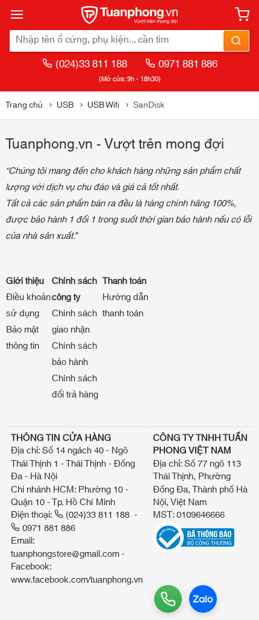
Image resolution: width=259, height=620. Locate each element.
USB (65, 105)
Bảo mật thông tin (22, 338)
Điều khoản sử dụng (28, 305)
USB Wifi (103, 105)
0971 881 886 (187, 64)
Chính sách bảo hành (74, 354)
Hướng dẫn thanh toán (125, 305)
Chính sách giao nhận (74, 321)
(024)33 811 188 (91, 64)
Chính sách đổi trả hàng (75, 386)
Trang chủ (24, 105)
